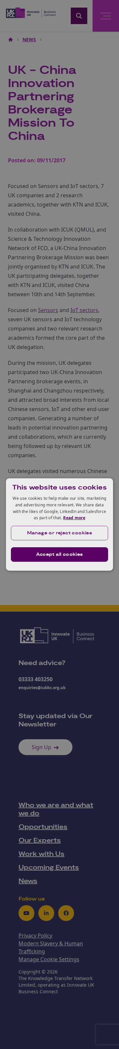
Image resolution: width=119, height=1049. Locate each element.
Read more (74, 518)
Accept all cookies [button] (59, 554)
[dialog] (59, 524)
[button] (59, 533)
